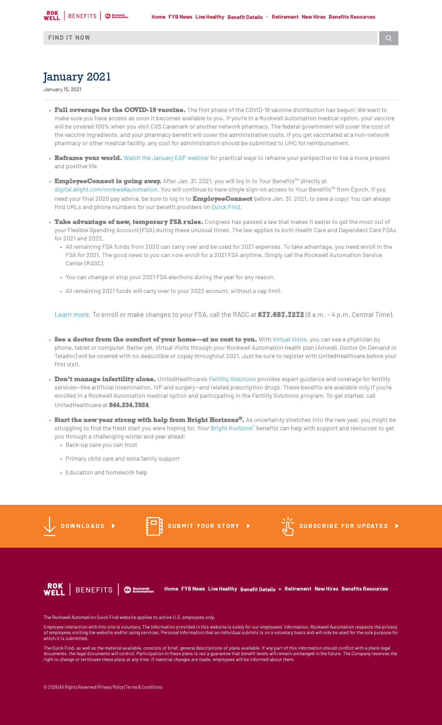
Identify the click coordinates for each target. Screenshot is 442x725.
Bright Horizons (233, 429)
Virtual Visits (290, 340)
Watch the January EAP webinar (166, 158)
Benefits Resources (352, 17)
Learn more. (73, 315)
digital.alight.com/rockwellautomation (106, 190)
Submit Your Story (205, 526)
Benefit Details (245, 17)
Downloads (84, 526)
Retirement (285, 17)
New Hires (314, 17)
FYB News (180, 17)
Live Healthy (209, 17)
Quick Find (226, 207)
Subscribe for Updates (345, 526)
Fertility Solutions (232, 380)
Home (158, 17)
